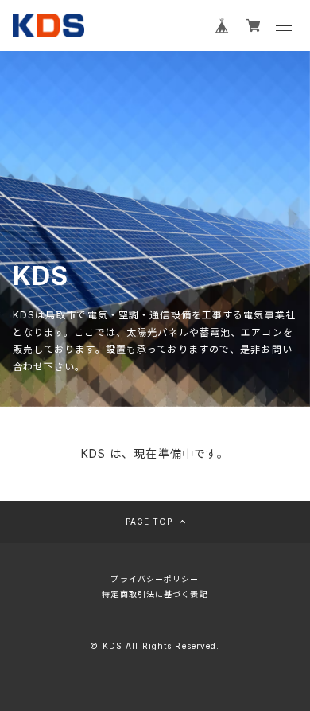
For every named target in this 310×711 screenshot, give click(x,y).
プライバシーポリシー (154, 579)
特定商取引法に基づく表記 (154, 594)
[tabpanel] (155, 229)
